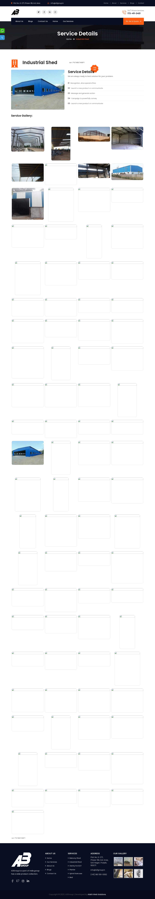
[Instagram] (23, 881)
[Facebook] (12, 881)
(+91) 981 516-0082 (99, 874)
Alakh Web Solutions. (97, 894)
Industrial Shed (76, 862)
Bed (71, 877)
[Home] (21, 859)
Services (123, 3)
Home (106, 3)
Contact (141, 3)
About (114, 3)
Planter (72, 870)
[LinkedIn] (28, 881)
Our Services (68, 21)
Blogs (132, 3)
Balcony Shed (75, 858)
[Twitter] (17, 881)
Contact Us (43, 21)
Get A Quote (134, 21)
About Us (19, 21)
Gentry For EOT (76, 866)
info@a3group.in (57, 3)
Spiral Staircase (76, 873)
